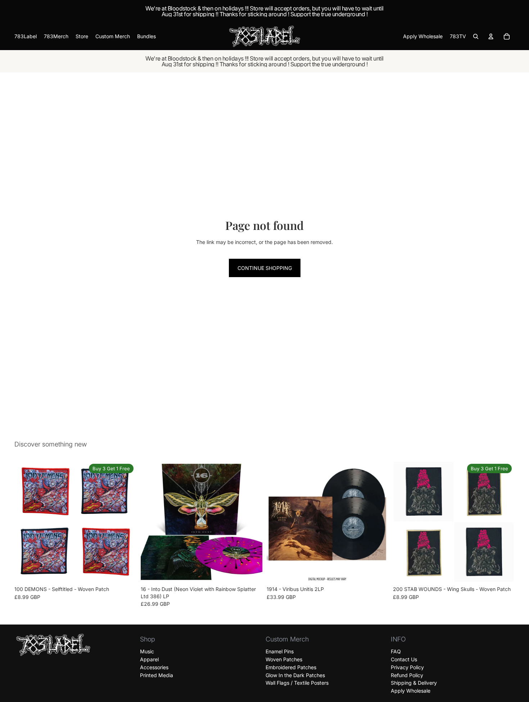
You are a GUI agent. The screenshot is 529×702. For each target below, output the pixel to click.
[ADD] (251, 571)
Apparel (149, 659)
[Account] (491, 36)
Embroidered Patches (291, 667)
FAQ (396, 651)
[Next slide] (125, 522)
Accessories (154, 667)
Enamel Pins (280, 651)
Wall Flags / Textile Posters (297, 683)
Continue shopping (265, 268)
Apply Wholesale (410, 691)
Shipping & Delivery (414, 683)
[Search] (476, 36)
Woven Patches (284, 659)
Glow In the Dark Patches (295, 675)
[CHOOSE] (125, 571)
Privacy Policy (407, 667)
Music (147, 651)
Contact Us (404, 659)
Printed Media (156, 675)
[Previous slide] (25, 522)
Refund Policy (407, 675)
